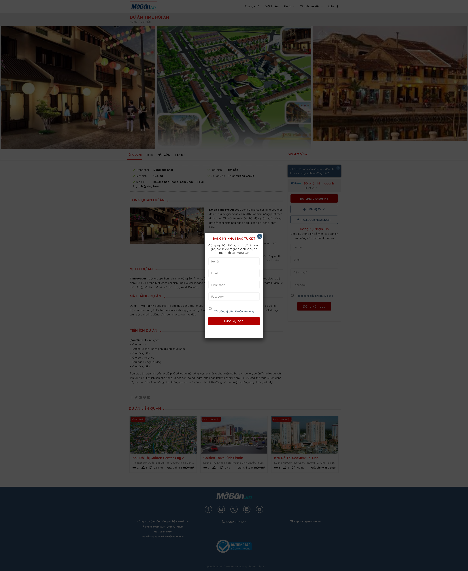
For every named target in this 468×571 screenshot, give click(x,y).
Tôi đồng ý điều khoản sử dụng (234, 311)
